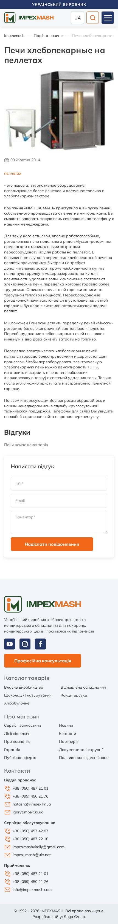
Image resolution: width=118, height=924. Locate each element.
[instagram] (24, 644)
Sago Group (74, 916)
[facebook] (40, 644)
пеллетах (12, 173)
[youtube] (9, 644)
